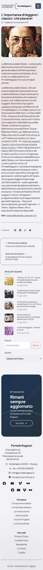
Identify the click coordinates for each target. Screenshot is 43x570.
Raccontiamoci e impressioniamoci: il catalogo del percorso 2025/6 (28, 317)
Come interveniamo (21, 507)
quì (8, 179)
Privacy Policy (21, 536)
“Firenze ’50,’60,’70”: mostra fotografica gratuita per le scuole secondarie (28, 280)
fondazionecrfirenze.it (23, 477)
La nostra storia (21, 511)
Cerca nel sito (23, 523)
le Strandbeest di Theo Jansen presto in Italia (18, 258)
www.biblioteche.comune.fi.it (21, 215)
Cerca (8, 340)
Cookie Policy (21, 540)
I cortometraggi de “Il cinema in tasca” (28, 328)
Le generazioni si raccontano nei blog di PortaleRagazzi (28, 291)
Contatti (21, 548)
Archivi (8, 352)
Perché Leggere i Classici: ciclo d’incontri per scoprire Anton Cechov (20, 144)
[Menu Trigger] (38, 6)
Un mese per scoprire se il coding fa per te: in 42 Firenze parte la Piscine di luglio (29, 304)
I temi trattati (21, 515)
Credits (21, 552)
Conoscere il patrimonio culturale (20, 246)
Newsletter (21, 544)
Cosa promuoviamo (21, 503)
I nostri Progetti (21, 519)
